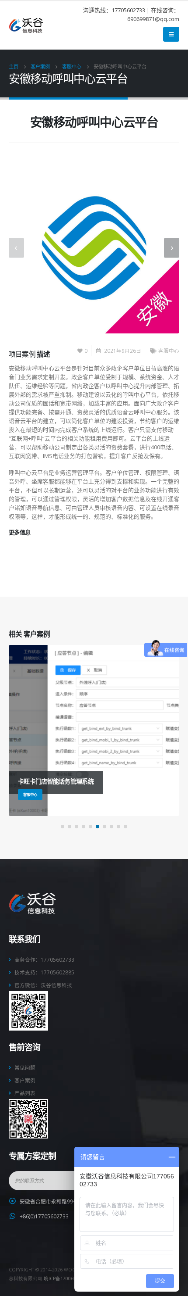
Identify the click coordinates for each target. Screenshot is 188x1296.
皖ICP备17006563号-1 (67, 1278)
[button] (62, 827)
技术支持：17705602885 (44, 972)
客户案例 (24, 1080)
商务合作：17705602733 (44, 959)
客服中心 (168, 350)
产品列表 (24, 1092)
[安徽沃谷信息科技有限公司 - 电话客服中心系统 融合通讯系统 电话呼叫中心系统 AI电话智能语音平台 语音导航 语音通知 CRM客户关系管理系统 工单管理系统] (26, 25)
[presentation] (16, 248)
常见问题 (24, 1067)
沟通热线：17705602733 (114, 10)
